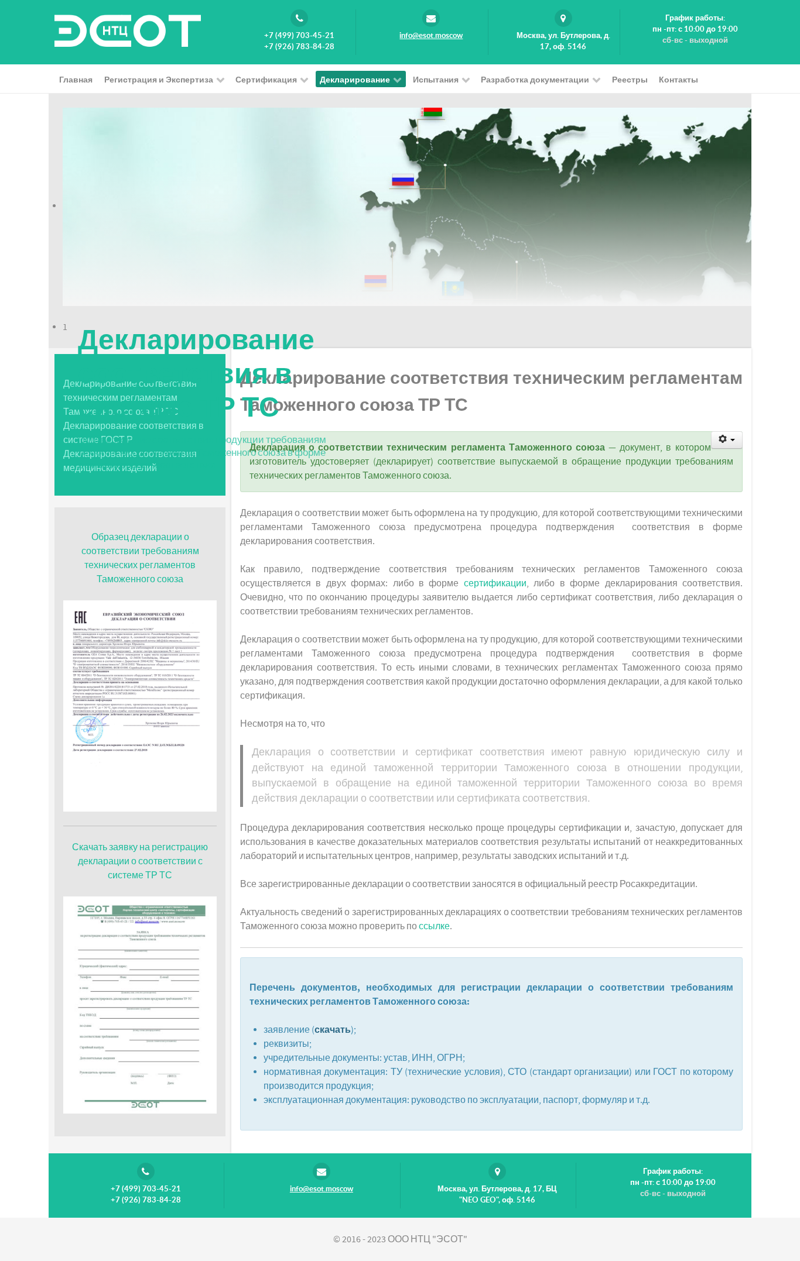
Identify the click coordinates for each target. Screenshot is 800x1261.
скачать (332, 1029)
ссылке (434, 926)
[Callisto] (127, 30)
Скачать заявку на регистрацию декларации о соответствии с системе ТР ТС (140, 861)
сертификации (495, 583)
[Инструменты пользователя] (727, 440)
